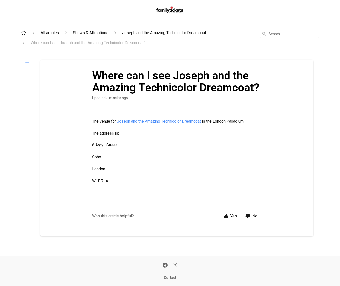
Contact (170, 278)
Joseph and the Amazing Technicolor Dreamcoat (159, 121)
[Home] (24, 33)
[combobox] (289, 34)
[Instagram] (175, 265)
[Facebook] (165, 265)
